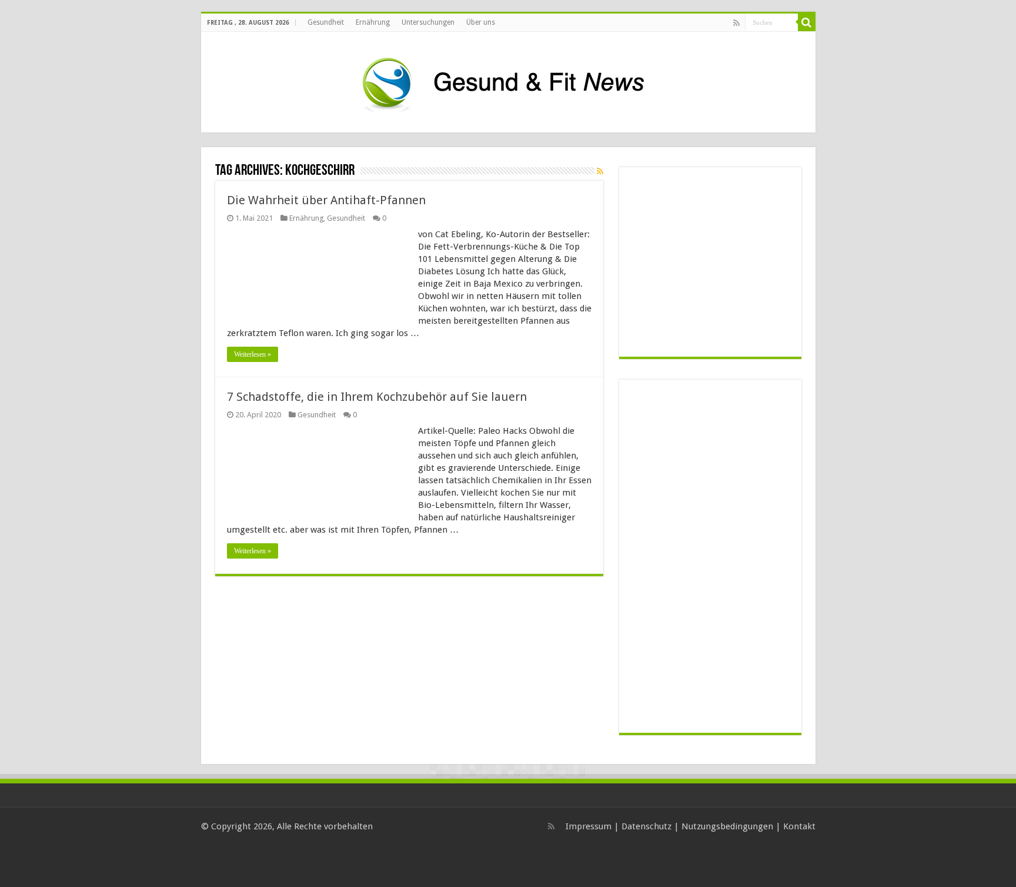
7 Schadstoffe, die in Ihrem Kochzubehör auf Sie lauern (377, 397)
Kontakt (799, 826)
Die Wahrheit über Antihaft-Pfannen (326, 200)
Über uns (480, 22)
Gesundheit (326, 22)
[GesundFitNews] (508, 80)
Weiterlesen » (252, 354)
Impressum (588, 826)
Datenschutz (646, 826)
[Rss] (736, 23)
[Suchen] (807, 22)
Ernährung (373, 22)
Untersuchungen (428, 22)
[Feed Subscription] (600, 171)
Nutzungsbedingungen (727, 826)
